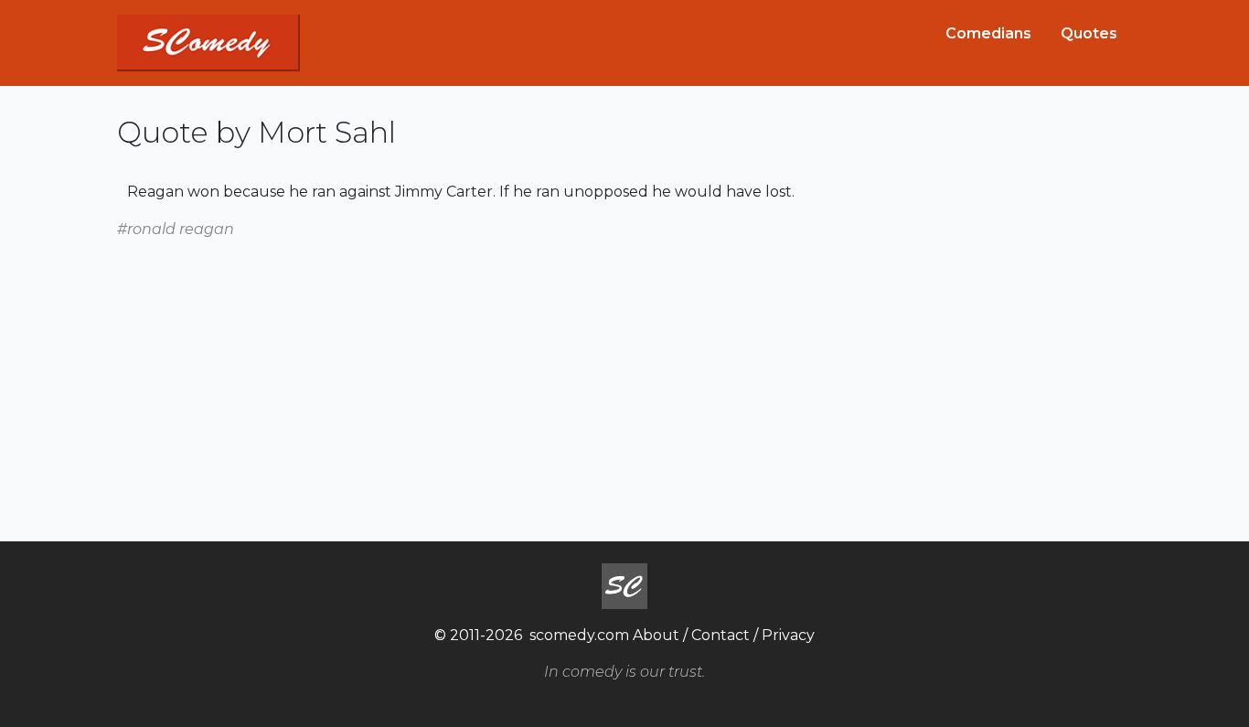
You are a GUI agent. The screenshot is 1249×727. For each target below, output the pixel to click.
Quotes (1089, 33)
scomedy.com (579, 635)
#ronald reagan (175, 229)
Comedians (988, 33)
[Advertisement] (624, 369)
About (656, 635)
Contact (720, 635)
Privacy (788, 635)
